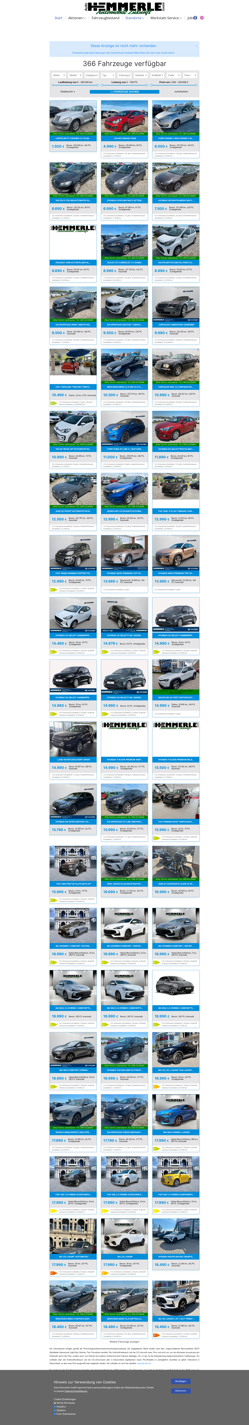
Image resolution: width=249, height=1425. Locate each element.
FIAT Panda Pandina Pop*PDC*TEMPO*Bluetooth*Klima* (76, 573)
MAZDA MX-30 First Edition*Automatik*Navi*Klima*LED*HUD (178, 697)
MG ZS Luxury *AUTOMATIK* (73, 1257)
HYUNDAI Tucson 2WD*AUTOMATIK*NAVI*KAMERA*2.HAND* (127, 1070)
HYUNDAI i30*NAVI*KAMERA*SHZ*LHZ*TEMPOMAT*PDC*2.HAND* (178, 200)
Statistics (61, 1410)
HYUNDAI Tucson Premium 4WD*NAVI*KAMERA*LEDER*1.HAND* (127, 759)
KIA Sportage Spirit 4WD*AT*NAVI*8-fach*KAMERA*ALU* (76, 325)
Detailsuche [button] (67, 91)
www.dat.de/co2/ (144, 1363)
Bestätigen (180, 1381)
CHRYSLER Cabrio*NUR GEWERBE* (177, 325)
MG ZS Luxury (125, 1257)
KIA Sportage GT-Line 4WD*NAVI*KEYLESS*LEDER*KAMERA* (127, 822)
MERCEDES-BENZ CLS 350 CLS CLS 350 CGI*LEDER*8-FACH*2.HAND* (127, 387)
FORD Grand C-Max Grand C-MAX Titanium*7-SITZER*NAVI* (178, 138)
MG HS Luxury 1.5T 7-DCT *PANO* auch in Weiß (178, 1319)
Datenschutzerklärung (76, 1391)
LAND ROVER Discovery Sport (73, 759)
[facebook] (195, 18)
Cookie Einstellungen (65, 1399)
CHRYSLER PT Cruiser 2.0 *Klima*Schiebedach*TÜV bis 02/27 (76, 138)
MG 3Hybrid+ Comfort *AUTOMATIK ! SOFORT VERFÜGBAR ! (76, 946)
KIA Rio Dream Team (125, 138)
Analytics (61, 1406)
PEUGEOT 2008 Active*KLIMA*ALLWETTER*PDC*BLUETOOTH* (76, 262)
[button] (196, 46)
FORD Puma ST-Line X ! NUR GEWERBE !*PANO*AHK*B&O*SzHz (127, 449)
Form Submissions (66, 1414)
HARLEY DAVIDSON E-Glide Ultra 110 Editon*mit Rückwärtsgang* (178, 884)
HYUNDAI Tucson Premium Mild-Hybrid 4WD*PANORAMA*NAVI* (178, 759)
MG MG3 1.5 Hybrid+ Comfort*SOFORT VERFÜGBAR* (76, 1008)
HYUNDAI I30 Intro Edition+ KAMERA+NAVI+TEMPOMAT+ (76, 822)
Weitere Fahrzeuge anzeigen (124, 1342)
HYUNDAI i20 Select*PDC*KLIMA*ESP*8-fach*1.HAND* (178, 449)
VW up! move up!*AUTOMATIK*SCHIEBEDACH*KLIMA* (76, 449)
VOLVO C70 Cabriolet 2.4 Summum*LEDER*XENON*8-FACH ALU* (127, 262)
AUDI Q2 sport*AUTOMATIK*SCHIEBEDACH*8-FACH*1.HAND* (76, 511)
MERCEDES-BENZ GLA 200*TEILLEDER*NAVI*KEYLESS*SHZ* (127, 1319)
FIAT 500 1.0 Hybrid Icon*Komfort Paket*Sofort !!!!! (76, 1194)
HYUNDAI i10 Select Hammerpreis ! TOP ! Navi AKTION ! (76, 635)
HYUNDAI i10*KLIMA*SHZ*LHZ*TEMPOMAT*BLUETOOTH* (127, 200)
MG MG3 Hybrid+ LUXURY (176, 1132)
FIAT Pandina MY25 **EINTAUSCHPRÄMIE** (178, 822)
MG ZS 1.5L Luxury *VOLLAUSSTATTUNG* (178, 1070)
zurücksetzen (181, 91)
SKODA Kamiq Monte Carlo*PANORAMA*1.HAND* (76, 1132)
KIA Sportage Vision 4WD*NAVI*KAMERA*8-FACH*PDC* (127, 1132)
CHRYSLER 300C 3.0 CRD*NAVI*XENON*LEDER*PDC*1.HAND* (178, 387)
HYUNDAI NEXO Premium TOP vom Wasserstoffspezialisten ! (127, 573)
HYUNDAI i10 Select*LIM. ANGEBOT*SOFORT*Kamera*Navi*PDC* (127, 635)
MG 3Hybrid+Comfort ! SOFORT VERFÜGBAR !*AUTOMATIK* (127, 946)
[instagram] (202, 18)
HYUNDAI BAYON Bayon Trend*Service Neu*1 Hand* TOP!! (178, 1257)
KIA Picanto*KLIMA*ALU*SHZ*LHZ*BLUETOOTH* (178, 262)
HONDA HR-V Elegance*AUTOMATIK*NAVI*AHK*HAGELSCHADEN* (127, 511)
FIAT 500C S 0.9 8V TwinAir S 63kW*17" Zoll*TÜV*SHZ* (178, 511)
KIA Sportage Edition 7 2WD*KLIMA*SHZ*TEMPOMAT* (127, 325)
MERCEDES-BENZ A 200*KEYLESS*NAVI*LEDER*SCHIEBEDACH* (76, 1319)
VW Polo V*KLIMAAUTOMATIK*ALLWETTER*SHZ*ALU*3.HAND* (76, 200)
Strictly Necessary (65, 1403)
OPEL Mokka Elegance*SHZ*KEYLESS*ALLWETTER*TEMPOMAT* (127, 884)
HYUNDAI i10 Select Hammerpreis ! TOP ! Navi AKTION (76, 697)
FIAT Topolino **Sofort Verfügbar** (76, 387)
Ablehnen (180, 1391)
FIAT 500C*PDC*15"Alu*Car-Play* (73, 884)
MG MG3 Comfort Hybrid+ (74, 1070)
